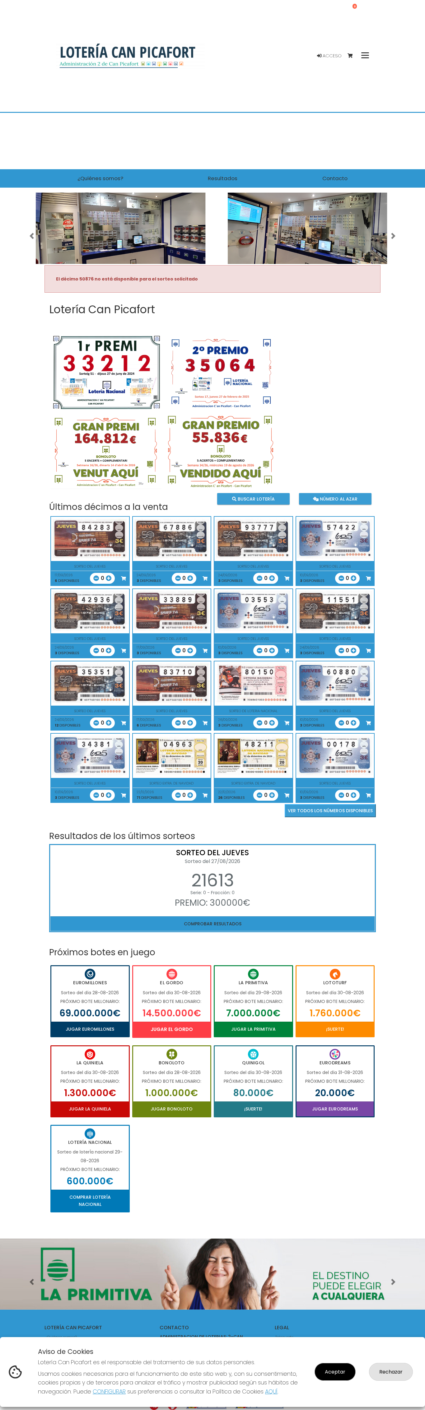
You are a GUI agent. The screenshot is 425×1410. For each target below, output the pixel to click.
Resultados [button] (222, 178)
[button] (32, 236)
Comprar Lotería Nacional (90, 1200)
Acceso (331, 56)
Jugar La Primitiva (253, 1029)
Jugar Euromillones (90, 1029)
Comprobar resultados (212, 924)
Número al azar (337, 499)
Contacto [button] (335, 178)
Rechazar (391, 1371)
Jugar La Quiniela (90, 1109)
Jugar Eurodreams (335, 1109)
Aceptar (335, 1371)
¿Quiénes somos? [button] (100, 178)
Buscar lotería (255, 499)
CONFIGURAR (109, 1391)
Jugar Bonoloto (172, 1109)
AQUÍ (271, 1391)
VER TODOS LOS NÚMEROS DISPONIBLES (330, 811)
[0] (353, 56)
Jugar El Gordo (172, 1029)
